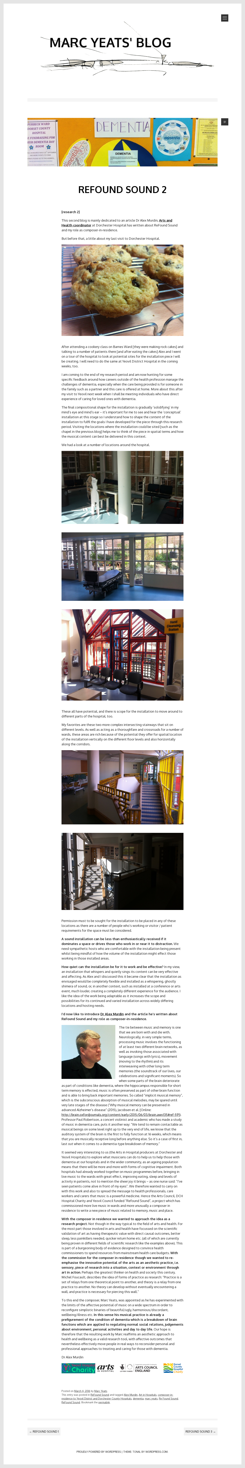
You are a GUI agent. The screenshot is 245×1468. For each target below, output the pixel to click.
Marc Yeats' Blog (110, 42)
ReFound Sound (100, 1394)
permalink (104, 1402)
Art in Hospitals (148, 1394)
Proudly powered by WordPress (99, 1451)
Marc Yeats (100, 1391)
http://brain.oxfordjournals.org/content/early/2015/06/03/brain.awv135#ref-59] (121, 1115)
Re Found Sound (168, 1398)
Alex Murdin (131, 1394)
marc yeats (151, 1398)
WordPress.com (156, 1451)
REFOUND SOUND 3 (201, 1431)
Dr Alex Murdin (112, 1014)
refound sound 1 (44, 1431)
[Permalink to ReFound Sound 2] (122, 172)
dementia (138, 1398)
